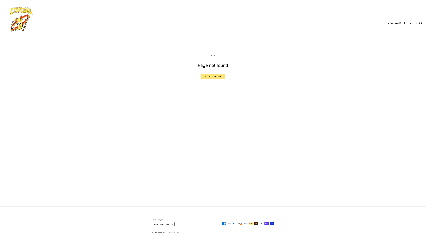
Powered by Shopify (172, 232)
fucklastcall (161, 232)
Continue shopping (213, 76)
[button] (410, 23)
